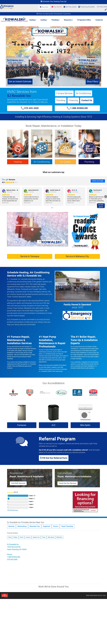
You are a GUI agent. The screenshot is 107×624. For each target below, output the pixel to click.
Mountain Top (35, 526)
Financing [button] (73, 100)
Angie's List (36, 537)
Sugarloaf (46, 526)
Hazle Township (67, 526)
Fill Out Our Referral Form (54, 458)
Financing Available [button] (87, 7)
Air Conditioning (83, 93)
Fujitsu (15, 537)
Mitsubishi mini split (31, 308)
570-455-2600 (31, 108)
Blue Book (51, 537)
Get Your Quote (70, 7)
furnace (20, 308)
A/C (53, 425)
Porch (21, 537)
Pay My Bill (57, 7)
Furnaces (21, 425)
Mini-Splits (85, 425)
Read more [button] (5, 203)
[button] (1, 196)
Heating (32, 20)
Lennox (28, 537)
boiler (42, 308)
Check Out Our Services (67, 483)
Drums (55, 526)
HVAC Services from (22, 91)
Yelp (9, 537)
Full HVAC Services (18, 483)
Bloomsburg (22, 526)
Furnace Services (64, 93)
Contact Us (99, 20)
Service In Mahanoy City (77, 256)
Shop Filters (44, 7)
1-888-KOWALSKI (79, 108)
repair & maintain (25, 349)
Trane (43, 537)
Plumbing (55, 20)
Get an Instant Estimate (20, 81)
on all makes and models (88, 351)
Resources (68, 20)
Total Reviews (12, 510)
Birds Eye (59, 537)
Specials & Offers (85, 20)
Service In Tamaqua (29, 256)
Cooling (43, 20)
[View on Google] (3, 191)
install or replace (51, 367)
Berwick (11, 526)
